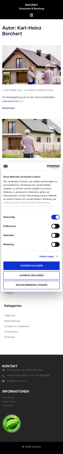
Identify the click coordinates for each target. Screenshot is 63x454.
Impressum (8, 397)
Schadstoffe (11, 331)
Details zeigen (46, 256)
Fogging (8, 292)
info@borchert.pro (17, 380)
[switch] (55, 226)
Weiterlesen (8, 108)
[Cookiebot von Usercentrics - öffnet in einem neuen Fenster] (47, 166)
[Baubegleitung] (31, 64)
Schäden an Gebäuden (16, 326)
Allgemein (29, 90)
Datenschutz (9, 401)
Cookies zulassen (31, 265)
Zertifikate (8, 405)
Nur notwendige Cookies (31, 285)
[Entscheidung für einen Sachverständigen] (31, 138)
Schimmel (9, 337)
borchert (31, 4)
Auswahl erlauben (31, 275)
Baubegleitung (44, 90)
